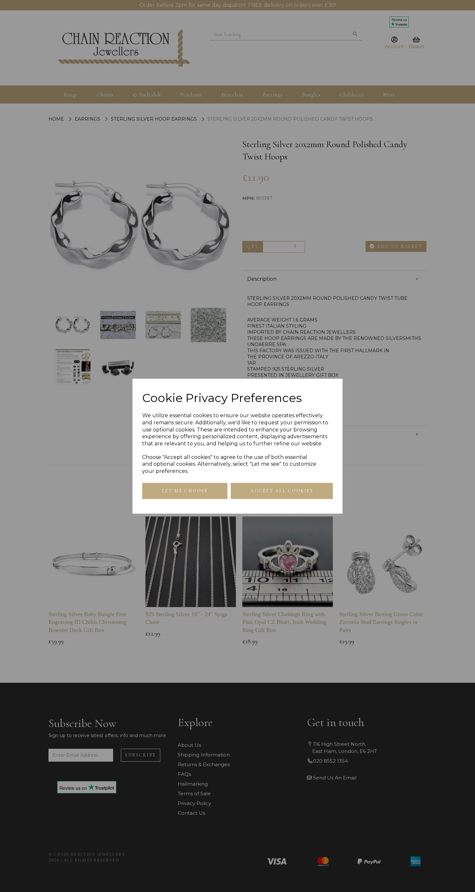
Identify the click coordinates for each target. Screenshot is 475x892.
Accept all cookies (281, 491)
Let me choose (185, 491)
